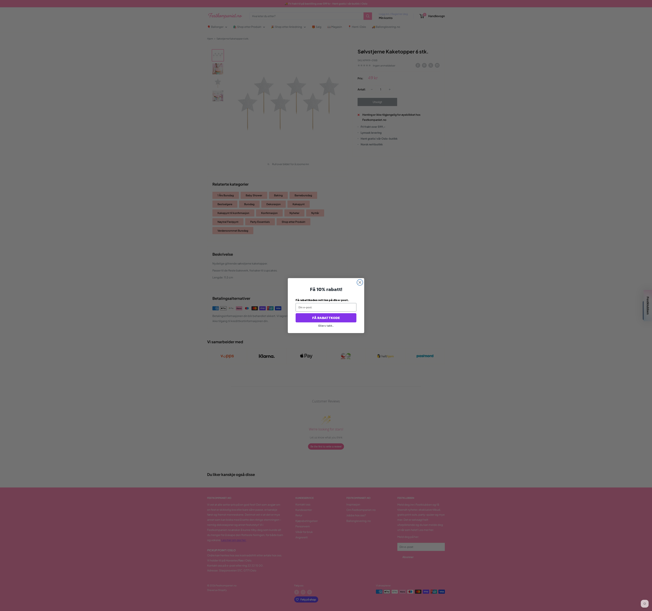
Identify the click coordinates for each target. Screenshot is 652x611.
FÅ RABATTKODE (326, 317)
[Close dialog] (360, 282)
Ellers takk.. (326, 326)
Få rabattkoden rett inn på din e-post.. (322, 300)
